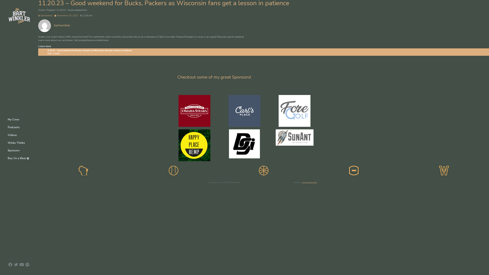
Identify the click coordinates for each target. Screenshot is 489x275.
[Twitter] (16, 264)
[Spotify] (27, 264)
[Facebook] (10, 264)
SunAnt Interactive (309, 182)
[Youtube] (21, 264)
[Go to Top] (485, 271)
